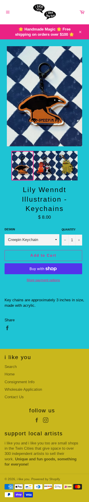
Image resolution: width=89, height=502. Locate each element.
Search (11, 367)
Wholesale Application (23, 389)
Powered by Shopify (45, 479)
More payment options (43, 280)
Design (10, 229)
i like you (23, 479)
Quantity (69, 229)
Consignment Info (19, 382)
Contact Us (14, 397)
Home (10, 374)
